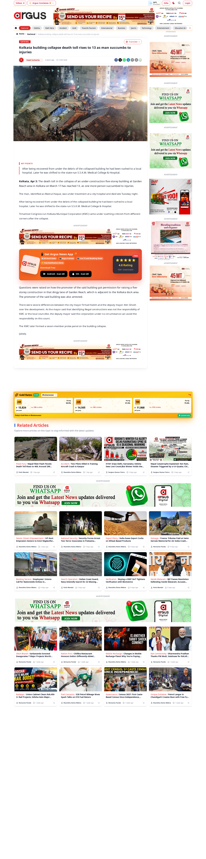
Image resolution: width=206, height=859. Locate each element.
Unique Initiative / (159, 694)
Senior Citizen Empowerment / (30, 538)
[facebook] (116, 60)
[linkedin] (128, 60)
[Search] (179, 3)
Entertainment (163, 28)
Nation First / (67, 653)
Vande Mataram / (159, 579)
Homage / (155, 538)
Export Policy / (112, 538)
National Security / (69, 538)
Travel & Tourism (89, 28)
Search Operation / (70, 579)
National (24, 28)
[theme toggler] (173, 3)
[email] (132, 60)
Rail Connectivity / (159, 653)
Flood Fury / (21, 463)
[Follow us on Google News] (140, 60)
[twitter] (120, 60)
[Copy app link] (136, 60)
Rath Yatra (49, 28)
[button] (44, 405)
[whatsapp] (124, 60)
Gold (74, 28)
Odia (166, 3)
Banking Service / (24, 579)
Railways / (21, 694)
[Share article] (53, 472)
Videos (19, 3)
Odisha (37, 28)
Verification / (112, 579)
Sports (133, 28)
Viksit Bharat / (22, 653)
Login (187, 3)
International (106, 28)
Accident (63, 28)
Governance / (112, 694)
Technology (146, 28)
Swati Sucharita (33, 60)
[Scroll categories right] (189, 28)
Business (121, 28)
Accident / (65, 463)
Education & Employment (185, 28)
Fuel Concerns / (68, 694)
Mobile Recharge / (114, 653)
